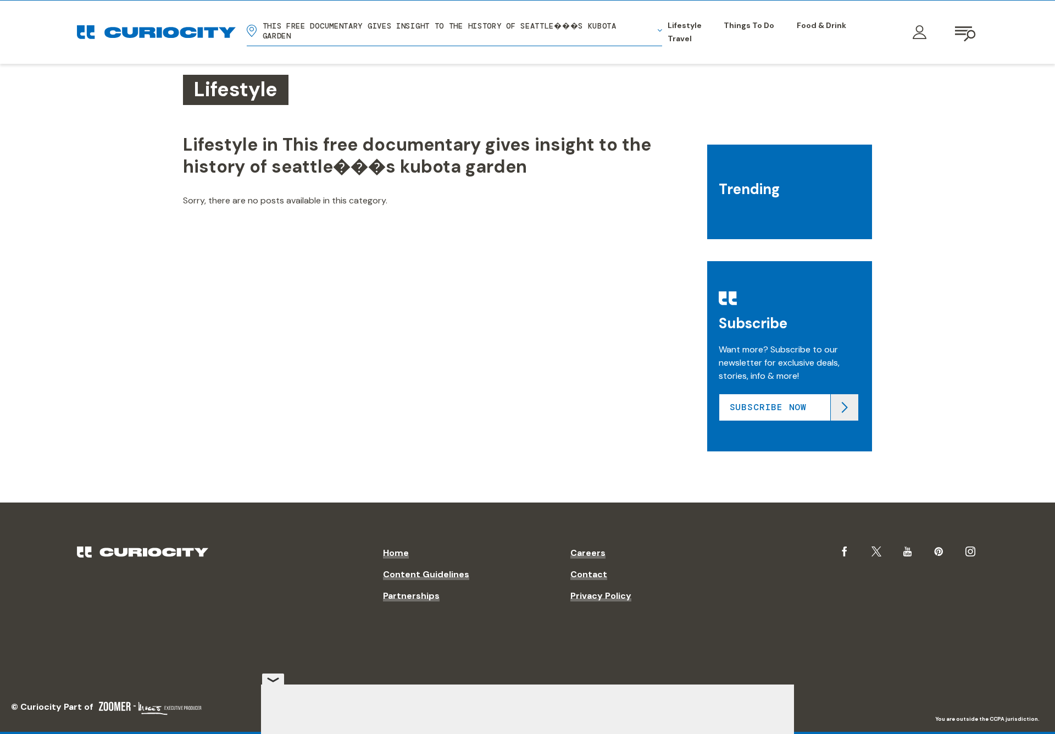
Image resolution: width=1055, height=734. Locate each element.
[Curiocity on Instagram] (970, 551)
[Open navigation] (966, 32)
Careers (588, 553)
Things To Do (749, 25)
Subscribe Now (768, 407)
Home (396, 553)
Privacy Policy (600, 595)
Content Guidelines (426, 574)
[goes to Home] (156, 32)
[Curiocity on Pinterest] (938, 551)
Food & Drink (821, 25)
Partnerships (411, 595)
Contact (588, 574)
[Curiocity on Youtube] (907, 551)
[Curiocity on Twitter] (876, 552)
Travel (680, 38)
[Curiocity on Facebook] (844, 551)
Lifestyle (685, 25)
